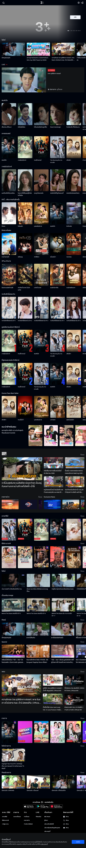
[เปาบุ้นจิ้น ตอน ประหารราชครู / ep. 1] (41, 557)
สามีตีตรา (36, 257)
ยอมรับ (78, 842)
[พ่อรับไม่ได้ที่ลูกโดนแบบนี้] (57, 180)
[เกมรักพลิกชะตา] (73, 275)
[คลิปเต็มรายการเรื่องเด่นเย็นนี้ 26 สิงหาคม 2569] (53, 462)
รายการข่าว (27, 820)
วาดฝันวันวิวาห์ (22, 160)
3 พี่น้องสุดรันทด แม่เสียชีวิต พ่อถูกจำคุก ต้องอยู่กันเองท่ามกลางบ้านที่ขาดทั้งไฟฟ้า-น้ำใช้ (22, 484)
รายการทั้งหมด (17, 817)
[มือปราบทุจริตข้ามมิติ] (9, 275)
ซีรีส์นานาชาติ (5, 820)
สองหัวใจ (4, 160)
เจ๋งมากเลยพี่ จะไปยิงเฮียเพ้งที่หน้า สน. (12, 589)
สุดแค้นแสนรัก (70, 420)
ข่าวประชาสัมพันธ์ (28, 824)
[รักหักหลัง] (73, 213)
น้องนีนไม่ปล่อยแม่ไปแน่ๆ (72, 193)
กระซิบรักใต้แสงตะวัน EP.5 (73, 321)
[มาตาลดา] (57, 407)
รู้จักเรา (46, 820)
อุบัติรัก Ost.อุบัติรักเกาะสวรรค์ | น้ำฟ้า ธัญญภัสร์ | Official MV (52, 689)
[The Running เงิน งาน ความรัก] (57, 147)
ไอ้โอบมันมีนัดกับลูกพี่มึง (40, 127)
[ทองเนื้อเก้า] (25, 407)
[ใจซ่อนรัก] (25, 213)
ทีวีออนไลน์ (38, 817)
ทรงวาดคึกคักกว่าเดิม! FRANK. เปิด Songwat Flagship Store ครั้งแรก (37, 661)
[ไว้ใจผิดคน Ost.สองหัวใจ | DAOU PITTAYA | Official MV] (74, 680)
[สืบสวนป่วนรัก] (51, 435)
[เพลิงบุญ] (25, 244)
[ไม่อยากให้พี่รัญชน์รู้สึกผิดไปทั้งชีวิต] (25, 180)
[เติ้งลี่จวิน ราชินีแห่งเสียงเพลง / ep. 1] (9, 557)
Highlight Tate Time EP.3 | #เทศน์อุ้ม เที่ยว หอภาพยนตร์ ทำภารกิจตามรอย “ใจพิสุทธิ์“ (13, 766)
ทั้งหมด (82, 455)
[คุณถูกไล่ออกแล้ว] (41, 180)
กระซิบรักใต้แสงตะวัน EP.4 (57, 321)
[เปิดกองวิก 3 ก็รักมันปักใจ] (63, 781)
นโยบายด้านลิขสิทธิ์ (49, 824)
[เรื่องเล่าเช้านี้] (10, 504)
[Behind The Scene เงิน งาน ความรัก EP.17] (63, 604)
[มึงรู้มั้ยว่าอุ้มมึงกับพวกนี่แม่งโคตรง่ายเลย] (63, 580)
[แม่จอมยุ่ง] (66, 435)
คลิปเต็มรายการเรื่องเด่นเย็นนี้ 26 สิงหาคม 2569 (52, 472)
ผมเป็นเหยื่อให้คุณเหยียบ (8, 193)
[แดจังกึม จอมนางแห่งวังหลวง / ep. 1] (25, 557)
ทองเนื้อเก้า (21, 420)
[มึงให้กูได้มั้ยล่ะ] (25, 114)
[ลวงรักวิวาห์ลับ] (57, 275)
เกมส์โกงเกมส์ (37, 160)
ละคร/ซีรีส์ (4, 817)
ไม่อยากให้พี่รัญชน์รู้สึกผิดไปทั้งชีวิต (25, 194)
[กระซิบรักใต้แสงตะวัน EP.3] (41, 308)
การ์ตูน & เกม (5, 824)
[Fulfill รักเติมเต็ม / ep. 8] (73, 530)
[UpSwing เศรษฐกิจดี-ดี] (70, 504)
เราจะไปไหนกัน (30, 637)
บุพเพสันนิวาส (38, 226)
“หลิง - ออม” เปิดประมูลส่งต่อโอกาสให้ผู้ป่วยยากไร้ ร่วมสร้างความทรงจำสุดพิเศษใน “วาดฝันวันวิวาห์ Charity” (62, 661)
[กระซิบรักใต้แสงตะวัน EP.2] (25, 308)
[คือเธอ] (9, 213)
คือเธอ (3, 226)
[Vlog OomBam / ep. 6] (57, 732)
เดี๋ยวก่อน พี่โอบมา (7, 127)
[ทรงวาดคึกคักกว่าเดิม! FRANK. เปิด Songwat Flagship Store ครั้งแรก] (38, 651)
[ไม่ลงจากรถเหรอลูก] (57, 114)
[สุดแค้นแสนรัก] (73, 407)
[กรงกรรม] (73, 244)
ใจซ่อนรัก (20, 226)
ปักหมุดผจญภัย (6, 58)
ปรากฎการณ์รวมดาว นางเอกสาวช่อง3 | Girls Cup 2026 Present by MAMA (37, 59)
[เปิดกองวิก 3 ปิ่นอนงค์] (38, 781)
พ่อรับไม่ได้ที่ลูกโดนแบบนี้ (56, 193)
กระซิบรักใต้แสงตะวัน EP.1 (9, 321)
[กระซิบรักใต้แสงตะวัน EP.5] (73, 308)
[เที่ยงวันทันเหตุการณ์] (28, 504)
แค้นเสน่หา (53, 257)
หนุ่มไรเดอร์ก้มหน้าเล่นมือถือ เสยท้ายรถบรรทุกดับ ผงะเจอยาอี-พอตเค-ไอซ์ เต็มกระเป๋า (53, 491)
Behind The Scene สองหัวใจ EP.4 (36, 613)
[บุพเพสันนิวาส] (41, 213)
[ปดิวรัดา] (73, 147)
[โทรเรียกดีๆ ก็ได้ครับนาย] (73, 114)
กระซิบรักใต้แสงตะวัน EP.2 (25, 321)
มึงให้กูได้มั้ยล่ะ (21, 127)
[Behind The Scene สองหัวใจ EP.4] (38, 604)
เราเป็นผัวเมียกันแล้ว (57, 637)
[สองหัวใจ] (9, 147)
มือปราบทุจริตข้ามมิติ (7, 288)
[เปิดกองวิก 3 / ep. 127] (9, 732)
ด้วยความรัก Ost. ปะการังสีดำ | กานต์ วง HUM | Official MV (73, 708)
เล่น (77, 23)
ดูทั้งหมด (59, 89)
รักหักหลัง (69, 226)
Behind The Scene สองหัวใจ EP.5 (11, 613)
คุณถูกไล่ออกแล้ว (38, 193)
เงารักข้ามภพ (37, 288)
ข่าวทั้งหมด (26, 817)
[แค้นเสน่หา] (57, 244)
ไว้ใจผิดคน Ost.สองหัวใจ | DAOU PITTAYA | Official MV (74, 689)
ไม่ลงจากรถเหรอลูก (55, 127)
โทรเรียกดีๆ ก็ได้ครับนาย (73, 127)
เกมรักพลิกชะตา (70, 288)
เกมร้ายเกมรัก (5, 257)
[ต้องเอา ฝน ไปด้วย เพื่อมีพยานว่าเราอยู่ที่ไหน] (38, 580)
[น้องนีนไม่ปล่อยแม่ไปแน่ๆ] (73, 180)
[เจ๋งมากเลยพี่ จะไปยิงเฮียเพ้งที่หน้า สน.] (13, 580)
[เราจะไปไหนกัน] (38, 629)
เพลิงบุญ (20, 257)
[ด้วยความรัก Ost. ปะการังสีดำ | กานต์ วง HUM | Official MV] (74, 699)
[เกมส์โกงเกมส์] (41, 147)
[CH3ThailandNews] (52, 504)
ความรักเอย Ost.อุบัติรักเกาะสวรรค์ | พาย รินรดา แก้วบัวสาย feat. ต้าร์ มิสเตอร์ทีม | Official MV (63, 59)
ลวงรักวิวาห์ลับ (54, 288)
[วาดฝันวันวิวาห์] (25, 147)
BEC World (47, 817)
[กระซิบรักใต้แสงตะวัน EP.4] (57, 308)
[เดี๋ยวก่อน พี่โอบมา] (9, 114)
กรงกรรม (69, 257)
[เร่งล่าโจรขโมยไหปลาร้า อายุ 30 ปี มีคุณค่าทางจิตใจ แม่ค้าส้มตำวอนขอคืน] (74, 481)
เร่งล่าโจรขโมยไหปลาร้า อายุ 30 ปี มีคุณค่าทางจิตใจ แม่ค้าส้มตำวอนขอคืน (74, 491)
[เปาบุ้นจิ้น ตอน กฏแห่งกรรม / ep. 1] (57, 557)
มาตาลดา (52, 420)
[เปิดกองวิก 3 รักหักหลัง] (13, 781)
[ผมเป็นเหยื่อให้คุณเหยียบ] (9, 180)
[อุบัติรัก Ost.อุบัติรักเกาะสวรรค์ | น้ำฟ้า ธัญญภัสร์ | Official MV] (53, 680)
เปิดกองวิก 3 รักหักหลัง (8, 790)
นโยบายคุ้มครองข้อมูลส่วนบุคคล (52, 828)
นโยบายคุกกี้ (47, 831)
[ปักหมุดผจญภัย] (13, 49)
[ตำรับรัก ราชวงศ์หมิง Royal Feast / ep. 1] (73, 557)
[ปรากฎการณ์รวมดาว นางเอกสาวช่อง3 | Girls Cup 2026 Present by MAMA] (38, 49)
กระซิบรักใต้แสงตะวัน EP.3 (41, 321)
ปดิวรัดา (68, 160)
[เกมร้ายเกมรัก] (9, 244)
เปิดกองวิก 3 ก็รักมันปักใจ (59, 790)
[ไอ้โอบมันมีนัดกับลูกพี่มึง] (41, 114)
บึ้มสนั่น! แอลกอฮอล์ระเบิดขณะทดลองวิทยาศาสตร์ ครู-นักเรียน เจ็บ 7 (74, 472)
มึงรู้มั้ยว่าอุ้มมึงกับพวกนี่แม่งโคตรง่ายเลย (63, 589)
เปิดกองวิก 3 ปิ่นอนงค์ (33, 790)
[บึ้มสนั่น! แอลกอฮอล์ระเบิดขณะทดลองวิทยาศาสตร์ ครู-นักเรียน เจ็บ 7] (74, 462)
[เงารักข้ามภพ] (41, 275)
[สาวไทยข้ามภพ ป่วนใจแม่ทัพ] (25, 275)
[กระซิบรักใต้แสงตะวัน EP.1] (9, 308)
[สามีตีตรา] (41, 244)
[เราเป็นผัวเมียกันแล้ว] (62, 629)
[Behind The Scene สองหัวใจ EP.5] (13, 604)
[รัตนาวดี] (35, 435)
